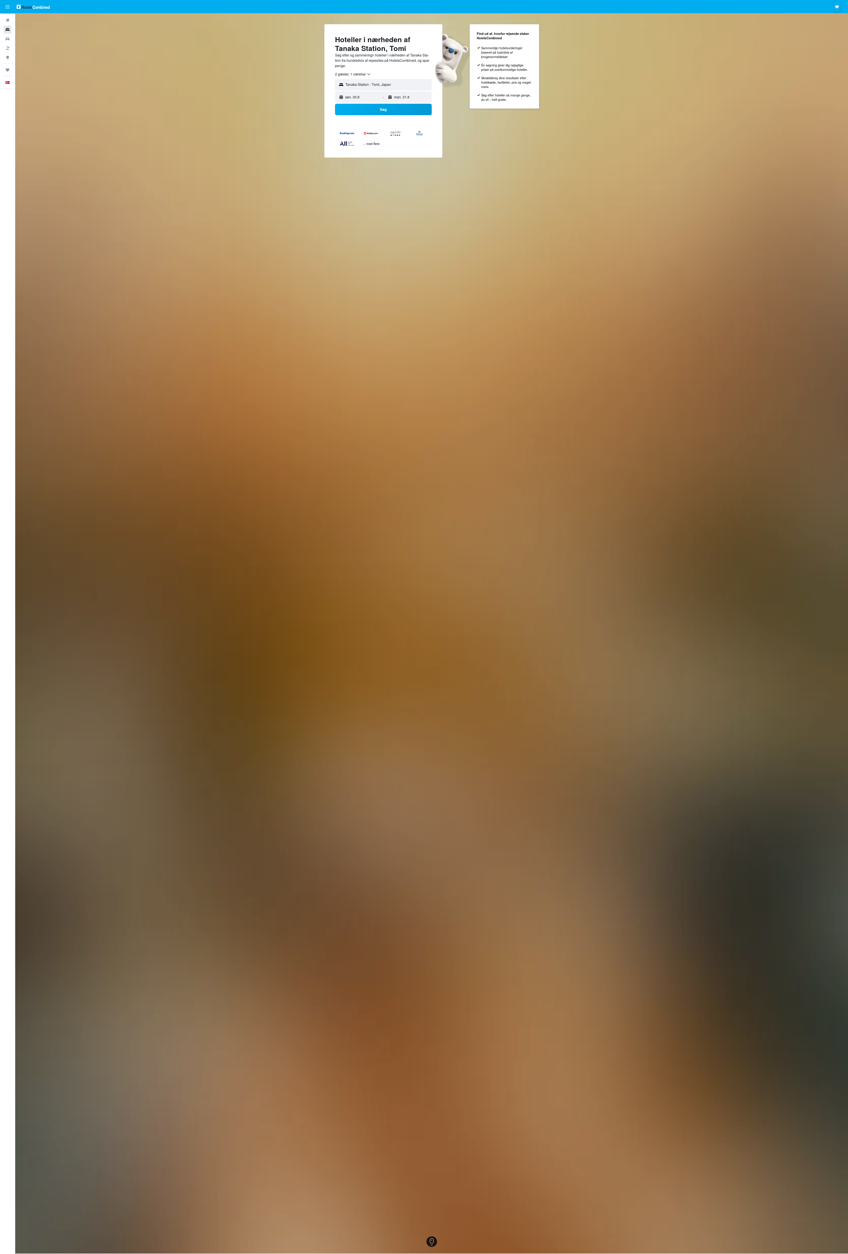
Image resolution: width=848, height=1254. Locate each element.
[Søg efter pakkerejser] (7, 48)
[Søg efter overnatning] (7, 29)
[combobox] (353, 74)
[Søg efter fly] (7, 20)
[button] (7, 7)
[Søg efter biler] (7, 38)
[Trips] (7, 70)
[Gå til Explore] (7, 57)
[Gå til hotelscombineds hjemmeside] (33, 7)
